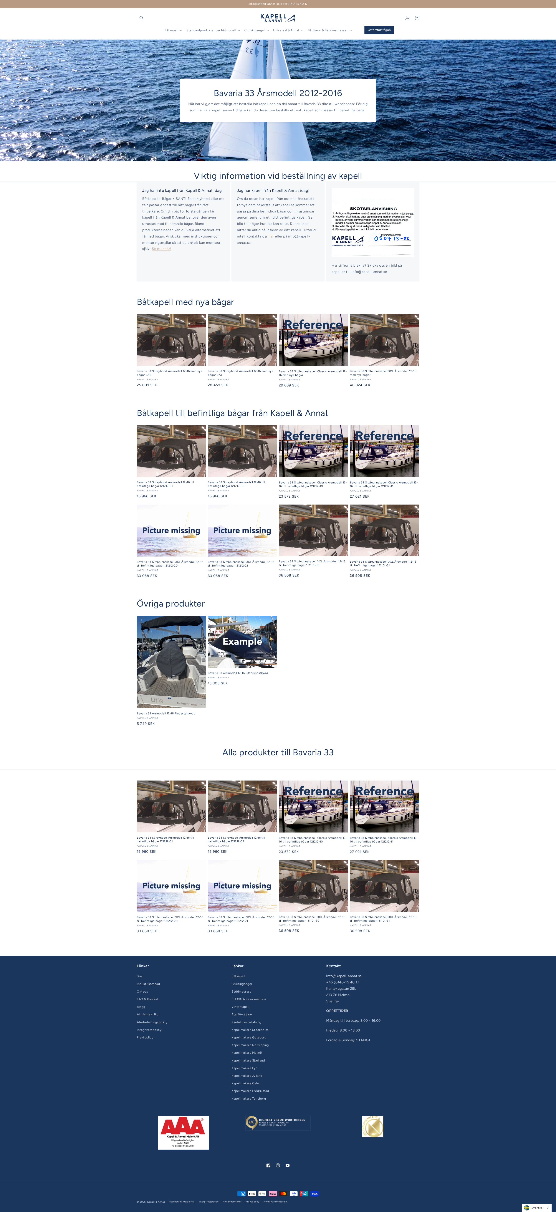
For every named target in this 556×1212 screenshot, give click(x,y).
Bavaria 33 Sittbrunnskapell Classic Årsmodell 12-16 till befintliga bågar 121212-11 (384, 484)
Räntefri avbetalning (246, 1022)
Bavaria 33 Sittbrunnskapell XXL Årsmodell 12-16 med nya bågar (383, 372)
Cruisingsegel (242, 984)
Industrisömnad (148, 984)
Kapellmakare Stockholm (250, 1030)
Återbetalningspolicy (152, 1022)
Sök (139, 976)
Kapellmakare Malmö (247, 1053)
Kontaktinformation (275, 1201)
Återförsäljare (242, 1014)
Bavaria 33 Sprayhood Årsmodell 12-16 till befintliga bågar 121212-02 (236, 484)
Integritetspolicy (149, 1030)
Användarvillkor (232, 1201)
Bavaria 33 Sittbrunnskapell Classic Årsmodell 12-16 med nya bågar (313, 373)
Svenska (537, 1207)
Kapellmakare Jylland (247, 1076)
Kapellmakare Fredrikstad (250, 1091)
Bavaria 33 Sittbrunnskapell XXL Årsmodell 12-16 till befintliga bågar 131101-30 (312, 563)
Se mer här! (161, 249)
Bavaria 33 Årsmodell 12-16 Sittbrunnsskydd (238, 673)
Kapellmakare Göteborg (249, 1037)
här (271, 236)
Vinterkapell (240, 1007)
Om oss (142, 991)
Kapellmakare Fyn (245, 1068)
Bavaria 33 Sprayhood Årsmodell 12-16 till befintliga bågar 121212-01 (165, 484)
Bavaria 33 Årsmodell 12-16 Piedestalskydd (166, 713)
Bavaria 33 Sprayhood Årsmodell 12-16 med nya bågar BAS (169, 372)
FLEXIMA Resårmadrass (249, 999)
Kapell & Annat (156, 1201)
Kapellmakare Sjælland (248, 1060)
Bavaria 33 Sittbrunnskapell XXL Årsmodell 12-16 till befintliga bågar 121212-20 (170, 563)
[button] (141, 18)
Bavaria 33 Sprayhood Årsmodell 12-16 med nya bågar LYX (240, 372)
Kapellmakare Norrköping (250, 1045)
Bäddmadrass (242, 991)
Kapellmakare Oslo (245, 1083)
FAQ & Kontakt (148, 999)
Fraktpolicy (145, 1037)
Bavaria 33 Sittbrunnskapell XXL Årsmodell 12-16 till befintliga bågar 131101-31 (383, 563)
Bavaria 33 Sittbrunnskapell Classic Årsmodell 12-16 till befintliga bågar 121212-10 (313, 484)
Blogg (141, 1007)
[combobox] (537, 1208)
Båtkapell (238, 976)
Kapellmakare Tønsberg (249, 1098)
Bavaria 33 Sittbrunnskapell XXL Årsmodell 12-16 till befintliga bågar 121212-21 (241, 563)
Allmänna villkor (148, 1014)
